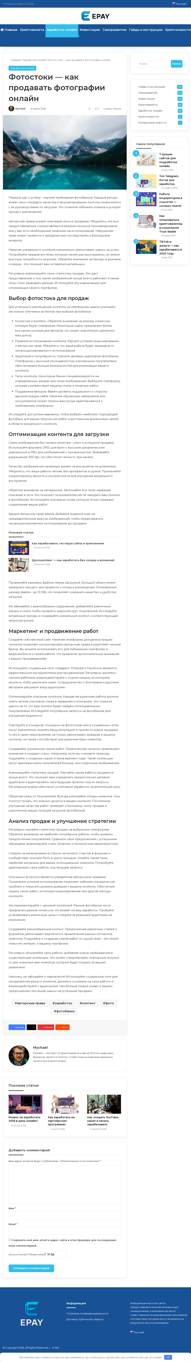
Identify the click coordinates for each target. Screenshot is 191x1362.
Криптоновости (148, 116)
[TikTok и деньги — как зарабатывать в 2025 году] (146, 247)
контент (89, 1003)
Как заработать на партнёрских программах (61, 1121)
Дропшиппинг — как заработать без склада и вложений (73, 560)
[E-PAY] (95, 16)
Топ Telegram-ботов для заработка (169, 180)
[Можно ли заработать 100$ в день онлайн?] (25, 1104)
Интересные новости (152, 122)
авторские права (31, 1003)
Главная (15, 59)
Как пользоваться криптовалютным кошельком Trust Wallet (170, 223)
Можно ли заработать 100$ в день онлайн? (24, 1119)
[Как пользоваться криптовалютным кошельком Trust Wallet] (146, 221)
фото (109, 1003)
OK (168, 1357)
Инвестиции (90, 30)
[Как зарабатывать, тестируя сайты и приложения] (19, 548)
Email (13, 1224)
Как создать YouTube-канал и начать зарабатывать (103, 1121)
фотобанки (65, 1011)
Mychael (20, 108)
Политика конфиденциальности (87, 1313)
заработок (63, 1003)
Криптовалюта (32, 30)
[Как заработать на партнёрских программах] (65, 1104)
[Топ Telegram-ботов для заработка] (146, 181)
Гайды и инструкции (145, 30)
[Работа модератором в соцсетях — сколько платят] (146, 199)
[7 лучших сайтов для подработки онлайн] (146, 159)
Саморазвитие (114, 30)
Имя (12, 1208)
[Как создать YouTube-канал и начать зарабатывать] (104, 1104)
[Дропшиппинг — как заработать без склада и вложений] (19, 565)
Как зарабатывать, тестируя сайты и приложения (68, 543)
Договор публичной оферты (85, 1319)
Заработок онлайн (62, 30)
